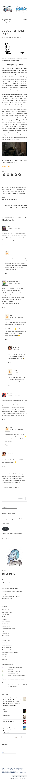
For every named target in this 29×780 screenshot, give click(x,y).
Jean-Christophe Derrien (7, 722)
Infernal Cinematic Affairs (8, 628)
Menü (25, 19)
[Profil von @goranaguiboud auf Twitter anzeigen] (7, 574)
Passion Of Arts (6, 640)
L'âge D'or (4, 631)
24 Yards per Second (7, 609)
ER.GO (12, 252)
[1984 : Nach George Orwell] (24, 724)
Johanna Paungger (7, 732)
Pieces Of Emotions (7, 645)
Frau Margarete (6, 621)
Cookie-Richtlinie (16, 773)
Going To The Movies (7, 626)
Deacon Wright (11, 675)
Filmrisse (4, 619)
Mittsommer (6, 709)
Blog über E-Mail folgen (8, 513)
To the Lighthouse (6, 647)
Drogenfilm (7, 191)
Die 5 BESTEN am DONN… (14, 679)
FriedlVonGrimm (6, 624)
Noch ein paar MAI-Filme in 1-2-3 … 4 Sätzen (15, 205)
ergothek (6, 19)
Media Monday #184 (7, 598)
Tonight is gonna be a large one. (9, 649)
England (12, 191)
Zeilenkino (4, 659)
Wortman (4, 654)
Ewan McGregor (23, 187)
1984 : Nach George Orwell (9, 721)
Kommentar (21, 498)
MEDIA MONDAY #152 (11, 199)
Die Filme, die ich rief (7, 612)
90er (21, 189)
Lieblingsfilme (5, 594)
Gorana (19, 37)
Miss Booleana (5, 635)
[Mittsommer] (24, 713)
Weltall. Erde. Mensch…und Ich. (10, 652)
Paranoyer (4, 638)
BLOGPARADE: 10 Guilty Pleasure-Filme (12, 591)
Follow (5, 528)
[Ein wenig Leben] (24, 718)
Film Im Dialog (5, 614)
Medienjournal (5, 633)
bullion (9, 394)
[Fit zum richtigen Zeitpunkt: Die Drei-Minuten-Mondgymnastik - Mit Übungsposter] (24, 730)
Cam (9, 671)
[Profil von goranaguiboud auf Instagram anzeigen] (10, 574)
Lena (8, 226)
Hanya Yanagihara (7, 717)
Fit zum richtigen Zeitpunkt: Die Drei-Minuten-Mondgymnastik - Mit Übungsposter (12, 728)
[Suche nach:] (9, 507)
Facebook (5, 744)
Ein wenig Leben (6, 715)
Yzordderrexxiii (6, 657)
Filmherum (4, 617)
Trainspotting (21, 193)
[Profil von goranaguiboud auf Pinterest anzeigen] (14, 574)
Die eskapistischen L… (13, 684)
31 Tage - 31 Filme (16, 189)
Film (24, 191)
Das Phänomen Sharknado (8, 601)
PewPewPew (5, 642)
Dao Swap (10, 667)
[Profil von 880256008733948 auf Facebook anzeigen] (3, 574)
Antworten (17, 228)
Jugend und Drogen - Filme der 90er (10, 193)
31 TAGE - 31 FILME (14, 187)
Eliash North (6, 706)
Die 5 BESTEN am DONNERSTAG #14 (11, 596)
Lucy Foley (5, 711)
